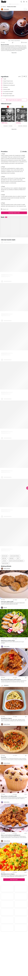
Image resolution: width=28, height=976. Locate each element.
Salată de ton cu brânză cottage (8, 640)
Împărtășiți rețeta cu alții (14, 212)
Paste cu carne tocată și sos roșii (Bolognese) (10, 835)
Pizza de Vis (3, 757)
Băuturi (4, 6)
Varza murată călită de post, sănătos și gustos (11, 679)
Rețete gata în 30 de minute (16, 560)
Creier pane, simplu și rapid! (7, 601)
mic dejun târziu (14, 555)
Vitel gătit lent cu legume (6, 718)
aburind (11, 558)
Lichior (4, 560)
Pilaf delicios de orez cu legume (8, 874)
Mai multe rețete (14, 879)
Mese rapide (5, 563)
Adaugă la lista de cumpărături (15, 99)
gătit (18, 558)
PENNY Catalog (4, 122)
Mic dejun (4, 555)
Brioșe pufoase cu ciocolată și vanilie (9, 796)
